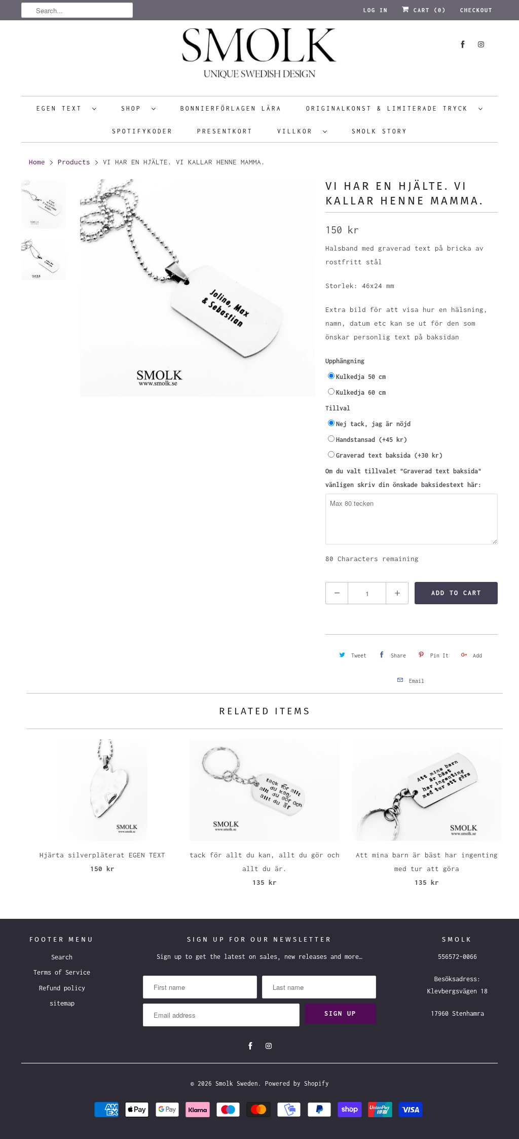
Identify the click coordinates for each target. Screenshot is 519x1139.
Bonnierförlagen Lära (231, 108)
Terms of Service (61, 972)
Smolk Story (379, 131)
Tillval (337, 408)
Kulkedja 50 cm (361, 377)
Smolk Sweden (236, 1083)
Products (74, 162)
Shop (133, 108)
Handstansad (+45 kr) (371, 439)
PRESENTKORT (225, 131)
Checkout (476, 10)
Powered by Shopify (297, 1083)
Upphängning (344, 361)
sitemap (62, 1003)
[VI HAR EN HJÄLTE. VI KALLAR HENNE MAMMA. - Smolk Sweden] (197, 288)
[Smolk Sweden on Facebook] (462, 44)
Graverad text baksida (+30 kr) (389, 455)
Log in (375, 10)
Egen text (61, 108)
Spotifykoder (142, 131)
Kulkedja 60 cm (361, 392)
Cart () (428, 10)
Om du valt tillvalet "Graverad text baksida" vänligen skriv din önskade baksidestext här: (403, 478)
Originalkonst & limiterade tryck (389, 108)
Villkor (297, 131)
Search (61, 957)
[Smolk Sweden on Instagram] (481, 44)
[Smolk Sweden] (259, 57)
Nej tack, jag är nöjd (373, 424)
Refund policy (62, 988)
